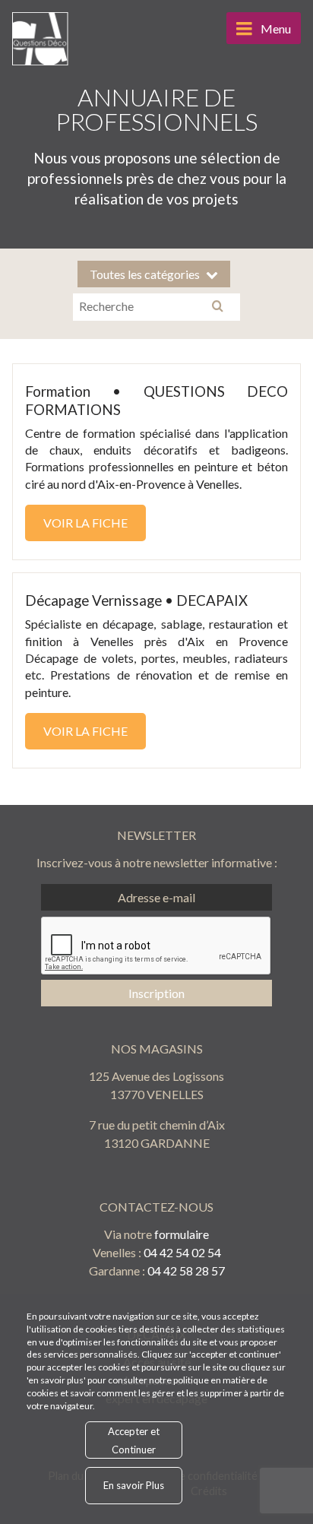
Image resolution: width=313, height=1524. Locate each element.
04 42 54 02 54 (182, 1252)
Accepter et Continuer (134, 1440)
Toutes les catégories (145, 274)
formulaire (181, 1234)
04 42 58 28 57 (186, 1270)
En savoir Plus (133, 1485)
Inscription (156, 993)
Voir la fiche (85, 522)
